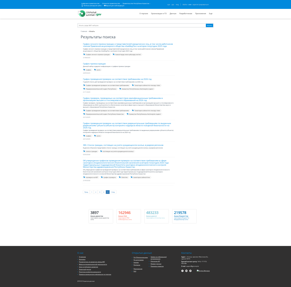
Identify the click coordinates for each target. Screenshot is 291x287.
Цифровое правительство (90, 3)
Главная (84, 31)
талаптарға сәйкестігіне (141, 177)
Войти (185, 4)
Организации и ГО (159, 13)
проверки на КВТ (92, 177)
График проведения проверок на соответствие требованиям (107, 85)
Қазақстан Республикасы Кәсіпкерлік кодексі (137, 89)
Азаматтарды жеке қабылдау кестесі (128, 54)
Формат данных (156, 264)
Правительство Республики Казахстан (136, 3)
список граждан (91, 151)
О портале (143, 13)
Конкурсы (82, 259)
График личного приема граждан (98, 54)
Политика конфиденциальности (90, 272)
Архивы (136, 262)
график (88, 70)
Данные (173, 13)
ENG (177, 4)
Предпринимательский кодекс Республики (101, 89)
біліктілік (125, 177)
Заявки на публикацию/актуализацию (159, 258)
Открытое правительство (111, 3)
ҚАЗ (168, 4)
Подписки (137, 265)
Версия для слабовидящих (115, 6)
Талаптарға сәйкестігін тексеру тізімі (147, 85)
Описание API (155, 261)
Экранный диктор (85, 269)
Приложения (200, 13)
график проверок (109, 177)
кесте (98, 70)
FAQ (135, 271)
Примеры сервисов (157, 266)
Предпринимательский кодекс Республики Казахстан (105, 114)
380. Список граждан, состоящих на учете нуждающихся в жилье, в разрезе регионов (123, 145)
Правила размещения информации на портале (95, 274)
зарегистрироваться (200, 4)
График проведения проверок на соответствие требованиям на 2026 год (117, 79)
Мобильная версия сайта (92, 6)
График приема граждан (94, 63)
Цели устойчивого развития (88, 267)
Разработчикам (185, 13)
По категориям (139, 260)
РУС (173, 4)
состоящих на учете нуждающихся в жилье (118, 151)
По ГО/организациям (141, 257)
